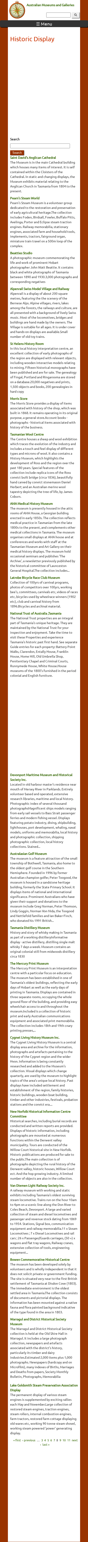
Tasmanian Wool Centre (27, 434)
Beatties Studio (21, 253)
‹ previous (28, 1440)
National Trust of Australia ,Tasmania (35, 613)
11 (68, 1440)
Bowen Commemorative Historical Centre (40, 1259)
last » (45, 1444)
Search (15, 139)
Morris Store (19, 398)
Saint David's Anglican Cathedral (33, 157)
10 (64, 1440)
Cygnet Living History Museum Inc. (34, 1037)
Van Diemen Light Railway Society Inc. (37, 1185)
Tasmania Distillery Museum (30, 927)
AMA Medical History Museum (31, 503)
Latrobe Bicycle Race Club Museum (35, 577)
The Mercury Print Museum (29, 963)
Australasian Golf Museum (28, 853)
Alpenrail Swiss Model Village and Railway (39, 289)
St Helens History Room (27, 343)
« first (17, 1440)
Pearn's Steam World (24, 198)
